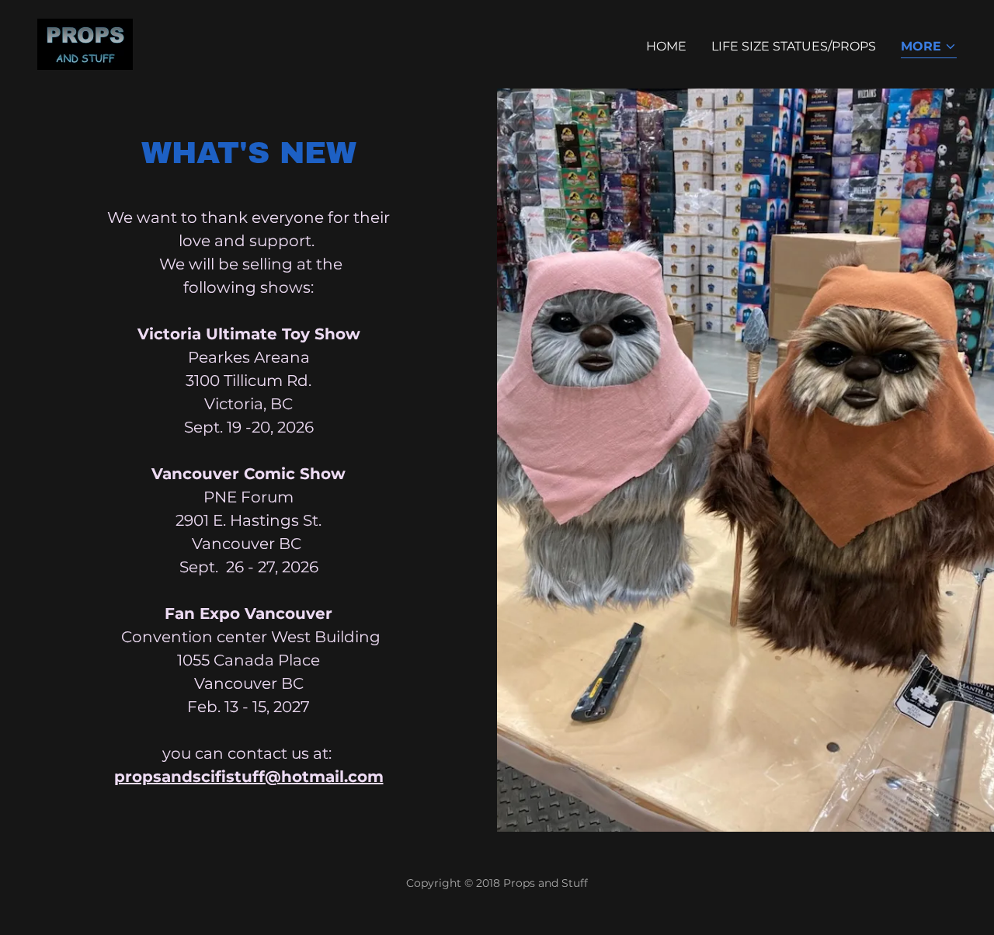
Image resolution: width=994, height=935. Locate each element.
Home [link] (666, 46)
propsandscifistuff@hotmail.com (249, 776)
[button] (929, 47)
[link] (85, 43)
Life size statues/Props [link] (793, 46)
